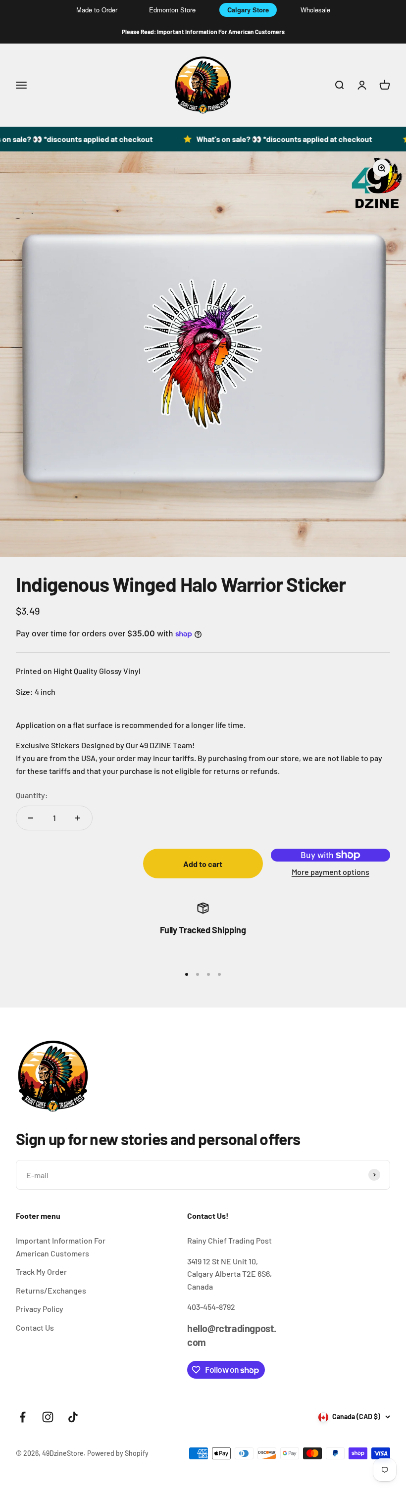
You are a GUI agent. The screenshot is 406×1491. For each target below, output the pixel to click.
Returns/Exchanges (51, 1290)
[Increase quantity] (77, 818)
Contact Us (35, 1327)
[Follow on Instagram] (47, 1417)
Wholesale (315, 9)
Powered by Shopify (118, 1453)
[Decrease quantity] (30, 818)
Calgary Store (248, 9)
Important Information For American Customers (60, 1247)
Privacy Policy (39, 1308)
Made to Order (96, 9)
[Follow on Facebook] (22, 1417)
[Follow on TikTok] (73, 1417)
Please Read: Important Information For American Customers (203, 31)
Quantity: (32, 795)
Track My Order (41, 1271)
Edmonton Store (172, 9)
